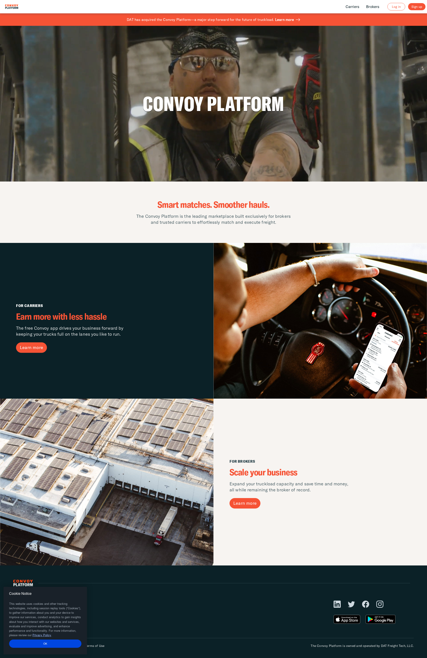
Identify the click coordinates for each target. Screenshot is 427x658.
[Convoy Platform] (16, 7)
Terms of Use (94, 646)
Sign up (416, 7)
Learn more (284, 19)
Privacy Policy (41, 635)
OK (45, 643)
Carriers (353, 6)
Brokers (372, 6)
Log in (396, 7)
